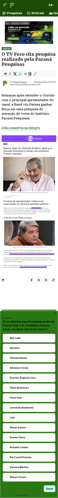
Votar (49, 488)
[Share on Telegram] (25, 73)
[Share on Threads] (30, 73)
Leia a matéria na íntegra (21, 128)
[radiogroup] (29, 407)
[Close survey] (55, 313)
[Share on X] (15, 73)
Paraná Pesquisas (20, 82)
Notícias (6, 48)
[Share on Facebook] (10, 73)
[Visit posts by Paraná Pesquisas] (5, 83)
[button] (6, 4)
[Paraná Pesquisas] (28, 4)
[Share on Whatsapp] (20, 73)
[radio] (6, 338)
